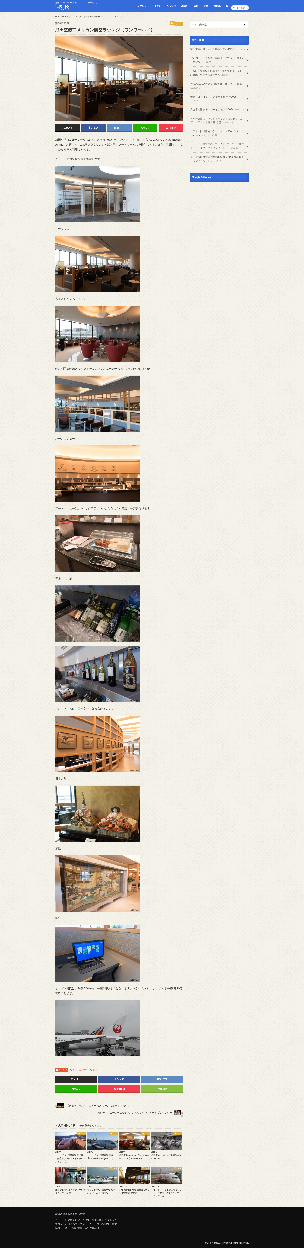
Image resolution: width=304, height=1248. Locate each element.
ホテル (157, 6)
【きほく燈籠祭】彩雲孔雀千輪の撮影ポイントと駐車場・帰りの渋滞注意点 (217, 72)
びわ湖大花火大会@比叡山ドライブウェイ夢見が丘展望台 (217, 60)
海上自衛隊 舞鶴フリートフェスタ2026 (217, 109)
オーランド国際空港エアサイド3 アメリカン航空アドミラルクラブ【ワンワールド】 (217, 146)
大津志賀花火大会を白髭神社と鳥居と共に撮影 (216, 85)
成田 (95, 1070)
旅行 (196, 6)
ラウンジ (171, 6)
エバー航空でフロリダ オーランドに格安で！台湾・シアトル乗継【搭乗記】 (216, 120)
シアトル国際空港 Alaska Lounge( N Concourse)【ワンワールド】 (217, 158)
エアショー (143, 6)
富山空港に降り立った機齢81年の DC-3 (217, 49)
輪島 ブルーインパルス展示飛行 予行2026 (213, 98)
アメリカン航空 (79, 1070)
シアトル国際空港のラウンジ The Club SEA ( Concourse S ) (214, 133)
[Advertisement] (219, 216)
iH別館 (62, 7)
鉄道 (206, 6)
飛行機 (217, 6)
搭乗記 (184, 6)
